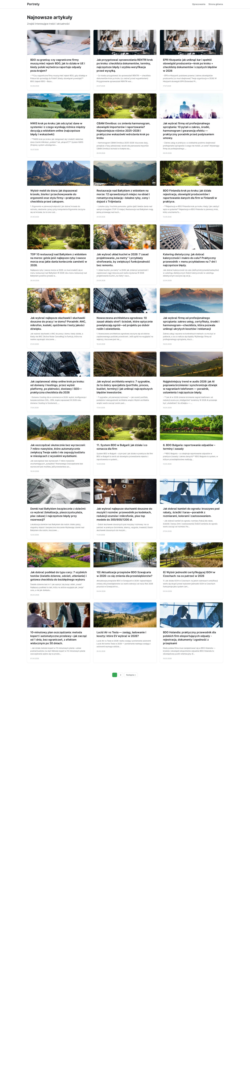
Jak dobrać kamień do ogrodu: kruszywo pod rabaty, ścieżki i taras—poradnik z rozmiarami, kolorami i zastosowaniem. (191, 512)
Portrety (33, 4)
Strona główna (215, 4)
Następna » (131, 675)
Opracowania (198, 4)
